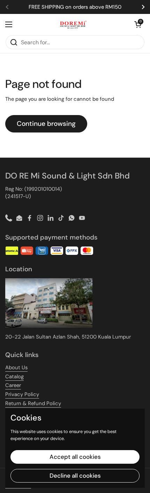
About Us (16, 367)
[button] (138, 24)
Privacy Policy (22, 394)
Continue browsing (46, 123)
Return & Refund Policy (33, 403)
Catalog (14, 376)
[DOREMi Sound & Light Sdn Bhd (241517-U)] (73, 24)
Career (13, 385)
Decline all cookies (75, 475)
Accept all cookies (75, 457)
